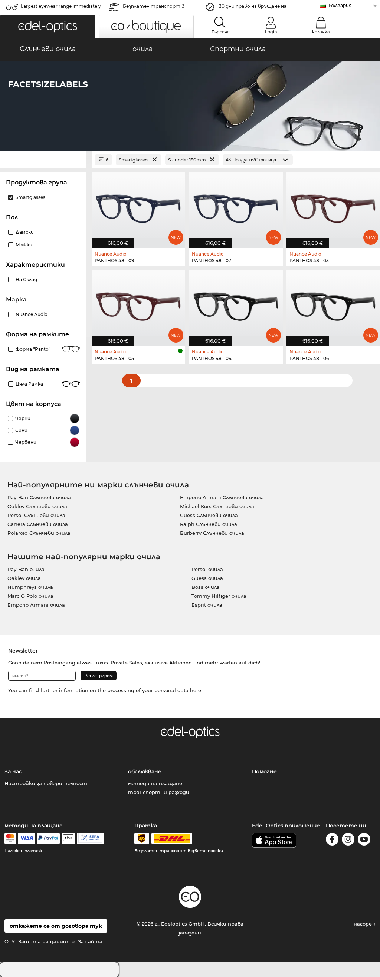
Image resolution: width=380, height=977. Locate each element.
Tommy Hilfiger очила (218, 596)
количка (321, 31)
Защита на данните (46, 941)
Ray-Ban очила (26, 569)
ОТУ (9, 941)
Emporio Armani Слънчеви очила (222, 497)
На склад (26, 279)
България (340, 5)
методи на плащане (155, 783)
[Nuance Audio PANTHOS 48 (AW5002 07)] (235, 206)
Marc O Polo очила (30, 596)
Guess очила (207, 578)
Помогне (264, 771)
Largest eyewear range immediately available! (61, 8)
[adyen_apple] (68, 838)
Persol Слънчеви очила (36, 515)
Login (271, 31)
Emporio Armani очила (36, 605)
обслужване (144, 771)
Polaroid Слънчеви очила (39, 533)
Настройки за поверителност (45, 783)
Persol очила (207, 569)
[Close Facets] (43, 159)
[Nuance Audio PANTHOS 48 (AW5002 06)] (333, 304)
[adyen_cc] (10, 838)
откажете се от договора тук (56, 926)
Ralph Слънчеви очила (208, 524)
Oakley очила (24, 578)
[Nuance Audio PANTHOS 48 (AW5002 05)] (138, 304)
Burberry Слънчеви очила (212, 533)
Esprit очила (206, 605)
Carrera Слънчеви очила (37, 524)
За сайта (90, 941)
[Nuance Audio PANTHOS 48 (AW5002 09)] (138, 206)
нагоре (363, 924)
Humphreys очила (30, 587)
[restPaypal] (48, 838)
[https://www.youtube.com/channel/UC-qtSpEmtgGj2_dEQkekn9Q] (364, 840)
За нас (13, 771)
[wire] (90, 838)
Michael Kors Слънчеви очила (217, 506)
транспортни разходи (158, 792)
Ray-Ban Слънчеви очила (39, 497)
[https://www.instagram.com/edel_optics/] (348, 840)
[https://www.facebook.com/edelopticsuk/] (332, 840)
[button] (47, 26)
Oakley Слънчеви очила (37, 506)
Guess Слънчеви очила (209, 515)
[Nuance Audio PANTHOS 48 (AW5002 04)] (235, 304)
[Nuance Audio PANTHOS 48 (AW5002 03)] (333, 206)
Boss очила (205, 587)
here (195, 690)
